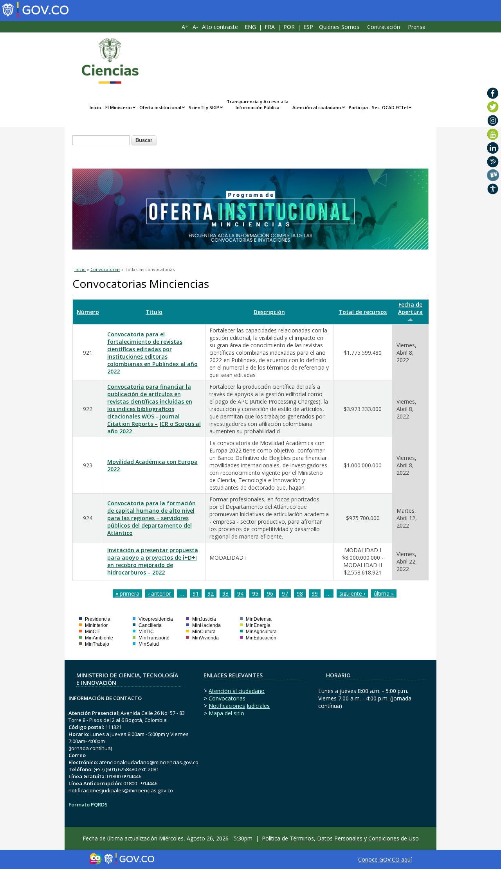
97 (285, 593)
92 (210, 593)
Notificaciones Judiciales (239, 705)
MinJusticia (204, 619)
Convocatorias (105, 269)
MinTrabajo (97, 644)
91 (196, 593)
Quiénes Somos (339, 27)
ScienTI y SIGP (204, 107)
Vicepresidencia (156, 619)
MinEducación (261, 638)
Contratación (383, 27)
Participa (358, 107)
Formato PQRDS (88, 804)
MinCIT (92, 631)
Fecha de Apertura (410, 308)
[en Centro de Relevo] (493, 175)
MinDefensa (259, 619)
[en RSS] (493, 161)
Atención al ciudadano (316, 107)
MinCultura (204, 631)
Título (154, 312)
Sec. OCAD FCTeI (390, 107)
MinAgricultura (261, 631)
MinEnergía (258, 625)
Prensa (416, 27)
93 (225, 593)
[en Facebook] (493, 93)
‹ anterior (159, 593)
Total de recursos (363, 312)
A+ (185, 27)
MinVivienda (205, 638)
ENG (250, 27)
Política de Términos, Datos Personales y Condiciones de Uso (340, 838)
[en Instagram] (493, 120)
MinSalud (149, 644)
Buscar (143, 140)
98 (300, 593)
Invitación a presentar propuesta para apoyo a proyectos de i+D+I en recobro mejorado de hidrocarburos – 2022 (152, 561)
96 (270, 593)
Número (88, 312)
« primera (127, 593)
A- (195, 27)
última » (384, 593)
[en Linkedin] (493, 148)
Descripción (269, 312)
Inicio (95, 107)
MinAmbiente (99, 638)
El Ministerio (118, 107)
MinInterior (96, 625)
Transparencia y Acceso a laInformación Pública (257, 104)
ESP (308, 27)
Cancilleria (150, 625)
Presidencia (97, 619)
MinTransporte (154, 638)
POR (289, 27)
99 (315, 593)
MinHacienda (206, 625)
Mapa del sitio (226, 713)
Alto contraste (220, 27)
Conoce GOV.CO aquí (385, 859)
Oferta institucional (160, 107)
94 (240, 593)
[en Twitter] (493, 107)
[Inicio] (106, 61)
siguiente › (352, 593)
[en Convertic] (493, 189)
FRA (270, 27)
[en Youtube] (493, 134)
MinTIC (146, 631)
